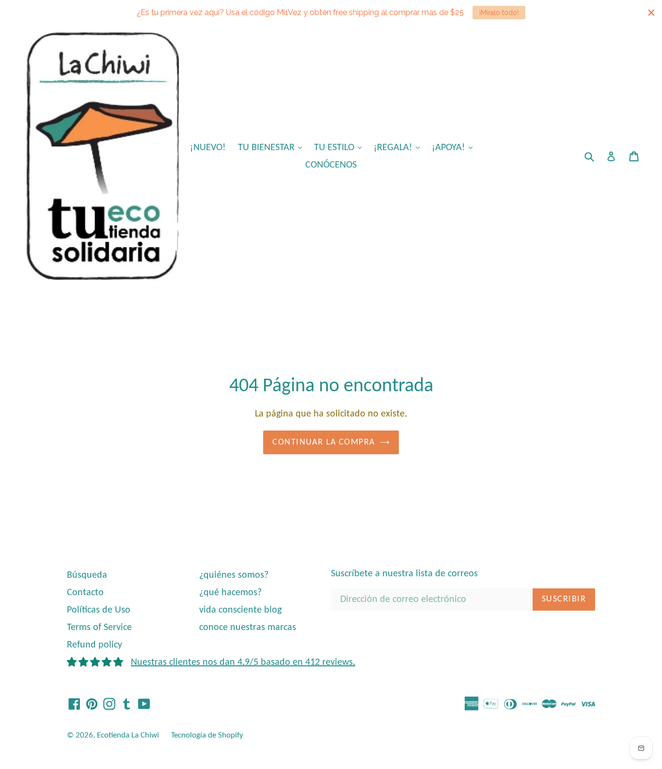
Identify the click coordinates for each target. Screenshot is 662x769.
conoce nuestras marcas (247, 627)
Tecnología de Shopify (207, 735)
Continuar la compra (323, 442)
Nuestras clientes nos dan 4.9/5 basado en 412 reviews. (243, 662)
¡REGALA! (399, 147)
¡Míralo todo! (499, 12)
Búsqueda (87, 575)
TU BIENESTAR (272, 147)
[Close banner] (651, 12)
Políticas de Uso (98, 610)
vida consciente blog (240, 610)
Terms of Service (99, 627)
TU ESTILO (340, 147)
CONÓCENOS (331, 165)
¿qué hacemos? (230, 593)
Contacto (85, 593)
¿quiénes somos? (233, 575)
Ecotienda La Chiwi (128, 735)
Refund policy (94, 645)
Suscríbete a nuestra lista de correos (404, 574)
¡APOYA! (454, 147)
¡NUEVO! (208, 148)
